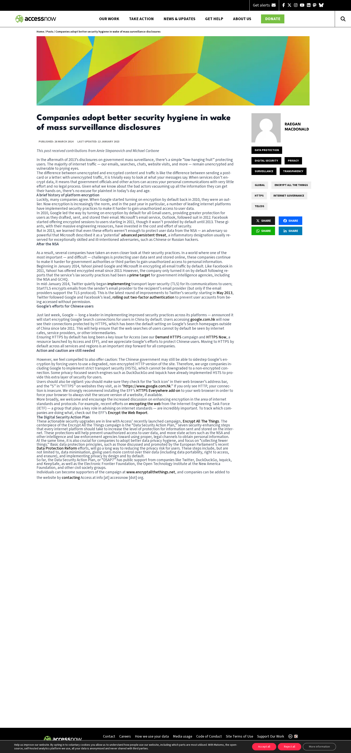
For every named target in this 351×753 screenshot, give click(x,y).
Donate (272, 19)
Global (260, 185)
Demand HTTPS (168, 337)
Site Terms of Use (239, 736)
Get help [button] (214, 19)
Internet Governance (288, 196)
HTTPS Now (216, 337)
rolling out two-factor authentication (143, 297)
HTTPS (259, 196)
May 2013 (224, 293)
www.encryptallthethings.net (150, 472)
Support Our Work (270, 736)
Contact (109, 736)
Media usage (182, 736)
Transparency (293, 171)
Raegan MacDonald (297, 127)
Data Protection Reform (57, 448)
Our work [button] (109, 19)
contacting (71, 477)
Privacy (293, 161)
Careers (125, 736)
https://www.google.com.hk (147, 386)
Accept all (264, 747)
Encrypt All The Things (201, 421)
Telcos (259, 206)
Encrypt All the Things (291, 185)
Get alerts (262, 5)
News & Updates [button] (179, 19)
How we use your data (152, 736)
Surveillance (264, 171)
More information (319, 747)
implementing (118, 284)
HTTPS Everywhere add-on (158, 390)
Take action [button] (141, 19)
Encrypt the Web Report (127, 413)
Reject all (289, 747)
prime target (139, 275)
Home (40, 32)
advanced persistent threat (143, 235)
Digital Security (266, 161)
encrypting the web (145, 404)
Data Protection (267, 150)
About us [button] (242, 19)
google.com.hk (202, 319)
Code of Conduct (209, 736)
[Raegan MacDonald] (266, 127)
